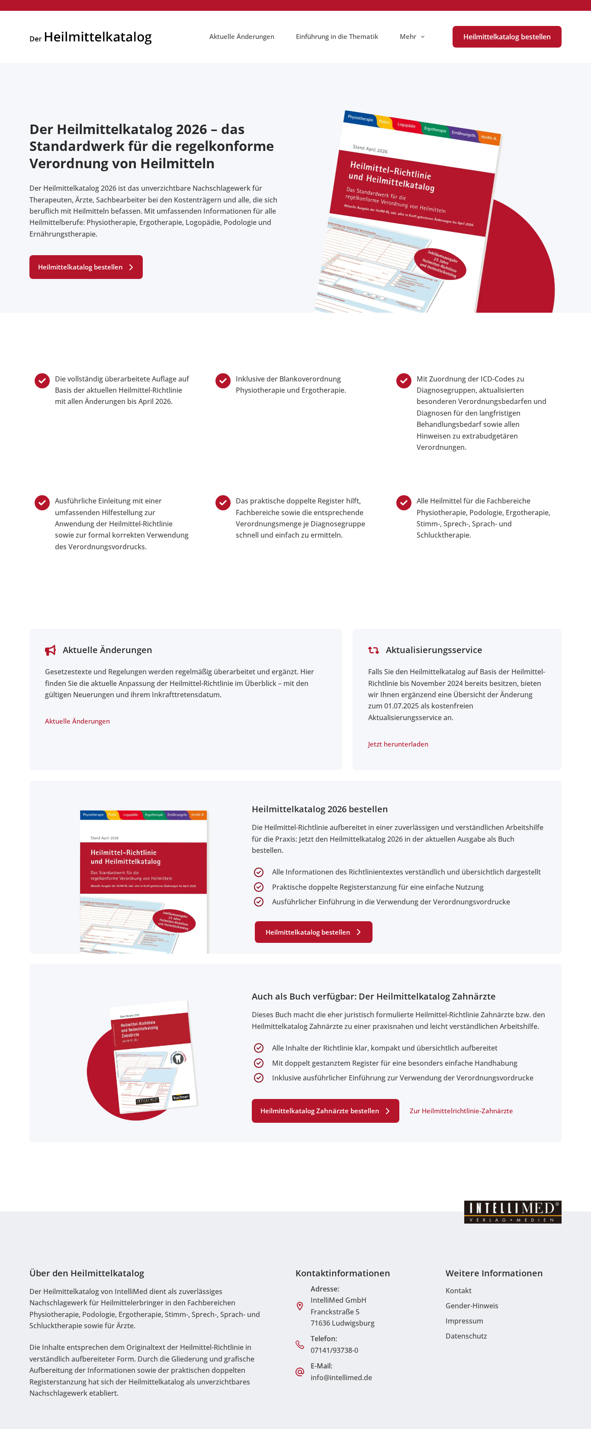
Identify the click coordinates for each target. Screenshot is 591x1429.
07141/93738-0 (334, 1350)
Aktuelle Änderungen (241, 36)
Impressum (464, 1321)
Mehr (408, 36)
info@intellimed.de (341, 1377)
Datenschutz (466, 1336)
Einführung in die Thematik (337, 36)
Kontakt (459, 1290)
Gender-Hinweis (472, 1305)
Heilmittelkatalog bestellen (507, 37)
